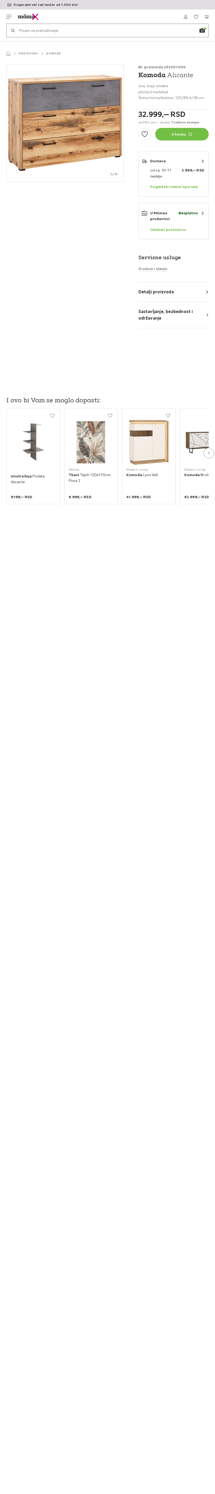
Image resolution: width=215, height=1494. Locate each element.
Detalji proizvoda (156, 291)
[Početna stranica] (8, 53)
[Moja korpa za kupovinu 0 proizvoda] (206, 16)
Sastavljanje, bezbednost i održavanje (165, 315)
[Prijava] (185, 16)
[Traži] (13, 30)
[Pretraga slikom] (202, 30)
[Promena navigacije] (9, 16)
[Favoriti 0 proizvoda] (196, 16)
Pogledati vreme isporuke (174, 186)
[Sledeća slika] (208, 453)
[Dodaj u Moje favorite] (144, 134)
